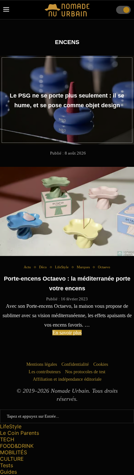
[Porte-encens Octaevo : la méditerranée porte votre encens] (67, 211)
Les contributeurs (44, 371)
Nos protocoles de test (85, 371)
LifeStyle (10, 426)
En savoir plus (67, 332)
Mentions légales (41, 364)
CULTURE (12, 459)
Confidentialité (75, 364)
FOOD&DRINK (17, 446)
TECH (7, 439)
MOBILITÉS (13, 452)
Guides (8, 472)
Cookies (100, 364)
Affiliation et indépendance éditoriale (67, 379)
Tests (6, 465)
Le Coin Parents (19, 433)
